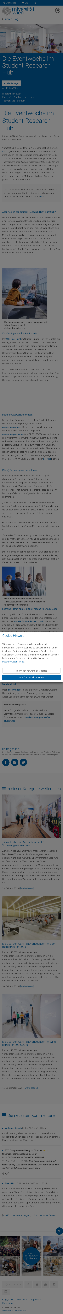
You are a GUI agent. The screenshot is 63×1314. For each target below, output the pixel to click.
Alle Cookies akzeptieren (31, 677)
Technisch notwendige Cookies (31, 670)
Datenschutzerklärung (13, 661)
